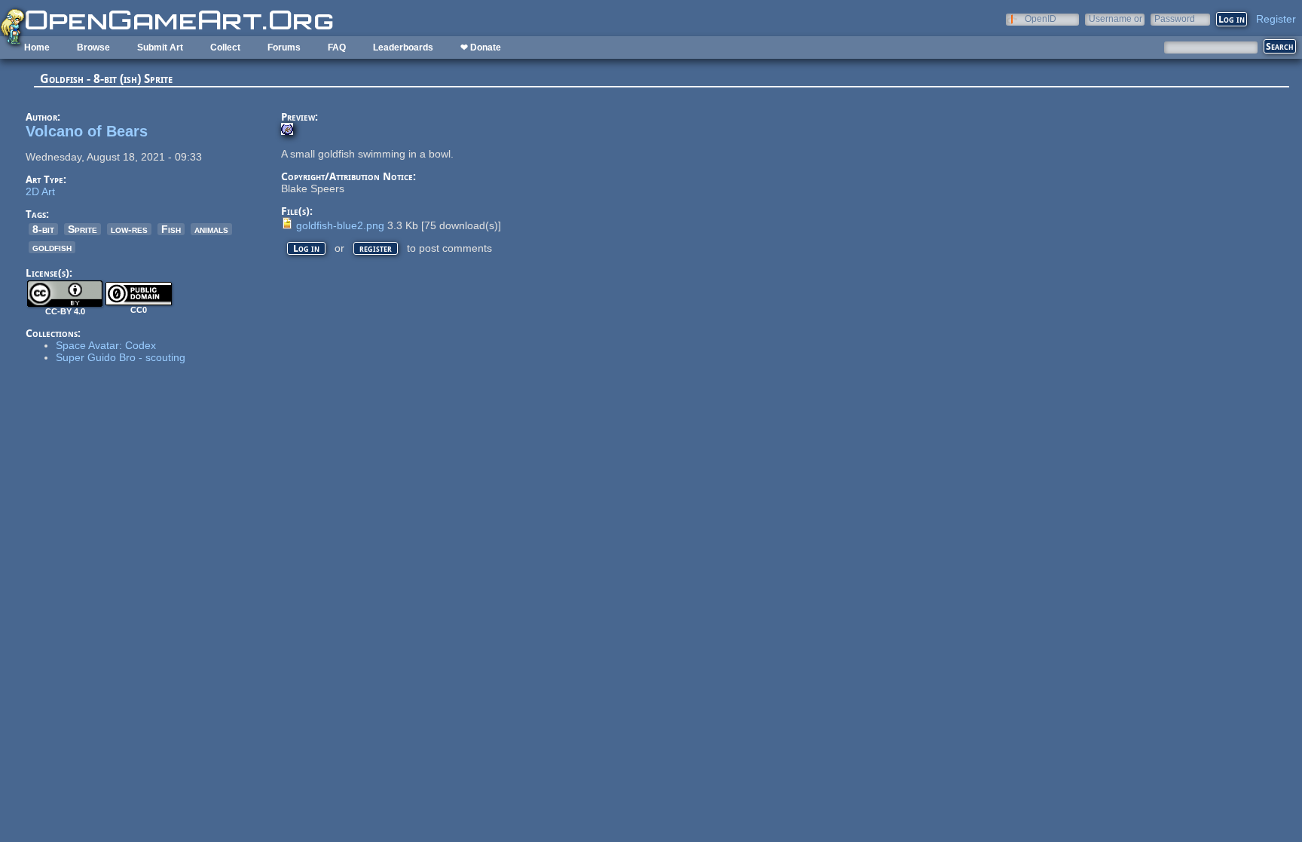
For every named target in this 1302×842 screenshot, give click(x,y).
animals (211, 229)
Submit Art (160, 47)
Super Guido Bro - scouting (120, 357)
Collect (225, 47)
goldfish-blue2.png (340, 225)
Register (1276, 19)
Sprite (82, 229)
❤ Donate (480, 47)
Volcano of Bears (87, 131)
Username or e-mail (1115, 18)
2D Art (40, 191)
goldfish (52, 247)
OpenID (1040, 18)
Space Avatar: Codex (106, 345)
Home (37, 47)
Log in (306, 248)
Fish (171, 229)
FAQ (337, 47)
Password (1174, 18)
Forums (284, 47)
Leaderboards (403, 47)
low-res (129, 229)
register (375, 248)
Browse (93, 47)
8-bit (43, 229)
